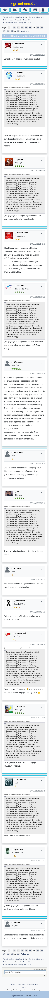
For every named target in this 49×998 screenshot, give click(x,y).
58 (22, 28)
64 (4, 31)
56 (14, 28)
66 (12, 31)
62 (38, 28)
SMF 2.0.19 (13, 984)
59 (26, 28)
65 (8, 31)
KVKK (35, 996)
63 (42, 28)
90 (18, 31)
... (11, 28)
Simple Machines (32, 984)
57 (18, 28)
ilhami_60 (26, 20)
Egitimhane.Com (17, 996)
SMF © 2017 (22, 984)
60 (30, 28)
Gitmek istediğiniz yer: (40, 969)
